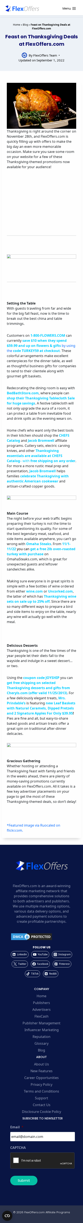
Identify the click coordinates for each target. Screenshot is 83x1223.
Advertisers (41, 1009)
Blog (25, 24)
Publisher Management (41, 1023)
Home (16, 24)
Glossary (41, 1043)
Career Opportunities (41, 1077)
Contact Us (41, 1105)
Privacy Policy (41, 1084)
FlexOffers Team (45, 55)
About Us (41, 1064)
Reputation (41, 1036)
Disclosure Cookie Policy (41, 1111)
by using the (41, 345)
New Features (41, 1071)
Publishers (41, 1002)
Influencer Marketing (41, 1030)
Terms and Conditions (41, 1091)
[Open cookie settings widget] (7, 1216)
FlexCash (41, 1016)
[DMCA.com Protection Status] (41, 936)
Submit (24, 1180)
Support (41, 1098)
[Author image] (24, 55)
